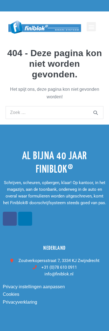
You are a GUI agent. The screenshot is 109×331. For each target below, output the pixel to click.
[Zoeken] (96, 113)
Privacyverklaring (20, 302)
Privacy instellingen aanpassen (34, 286)
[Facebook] (10, 219)
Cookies (11, 294)
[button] (91, 26)
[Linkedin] (25, 219)
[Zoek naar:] (54, 112)
